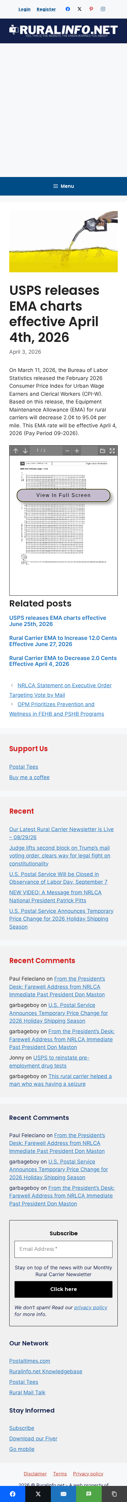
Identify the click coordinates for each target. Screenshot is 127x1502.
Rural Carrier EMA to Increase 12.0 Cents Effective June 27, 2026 (63, 641)
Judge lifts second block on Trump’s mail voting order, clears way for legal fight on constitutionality (59, 856)
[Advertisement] (63, 110)
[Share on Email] (63, 1494)
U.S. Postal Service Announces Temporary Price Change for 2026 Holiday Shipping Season (61, 919)
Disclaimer (35, 1474)
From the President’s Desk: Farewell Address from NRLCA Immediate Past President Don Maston (57, 987)
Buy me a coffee (29, 777)
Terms (60, 1474)
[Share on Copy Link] (114, 1494)
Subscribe (21, 1428)
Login (24, 9)
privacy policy (90, 1307)
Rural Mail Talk (27, 1392)
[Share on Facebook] (12, 1494)
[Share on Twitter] (38, 1494)
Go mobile (22, 1449)
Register (46, 9)
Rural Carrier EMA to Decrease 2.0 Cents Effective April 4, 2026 (63, 661)
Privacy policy (88, 1474)
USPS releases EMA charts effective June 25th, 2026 (57, 621)
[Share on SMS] (88, 1494)
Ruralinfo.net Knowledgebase (45, 1371)
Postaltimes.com (29, 1361)
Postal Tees (23, 767)
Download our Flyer (33, 1438)
